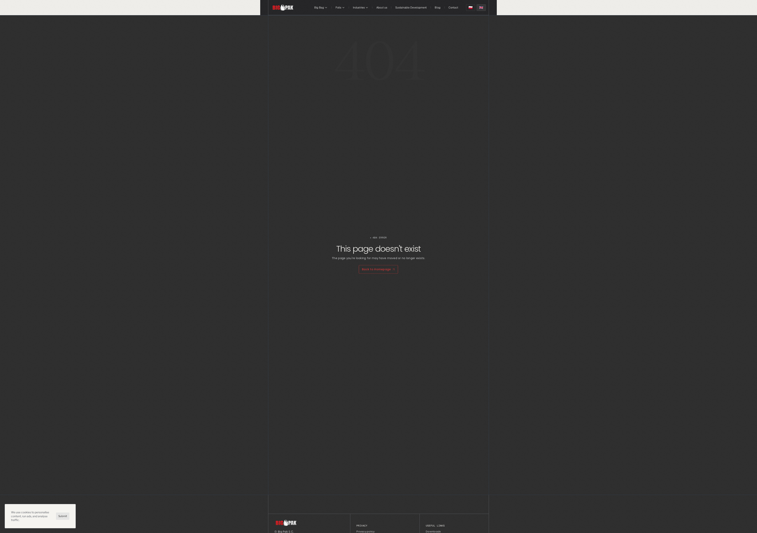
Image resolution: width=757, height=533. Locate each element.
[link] (283, 7)
